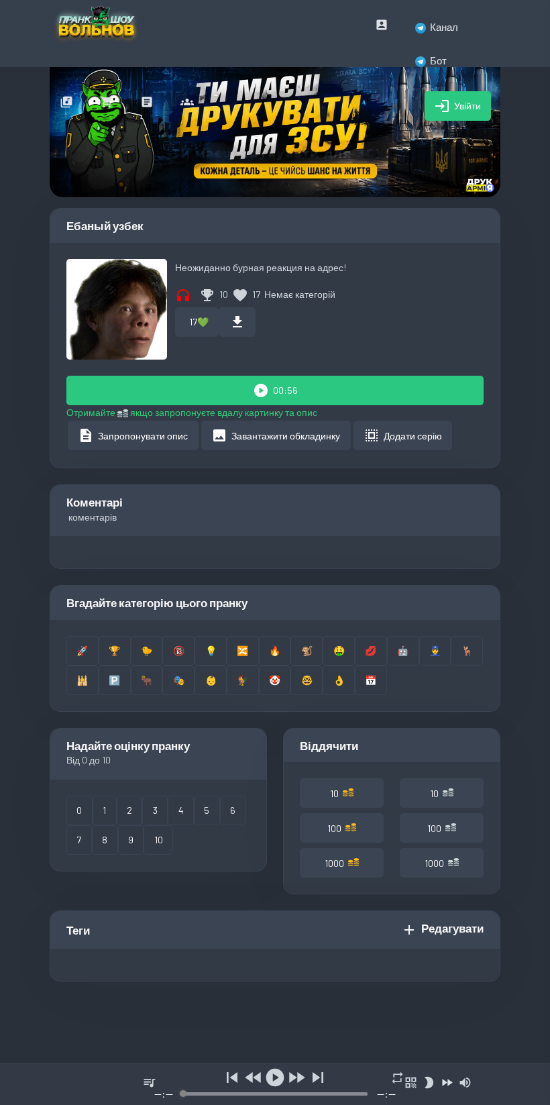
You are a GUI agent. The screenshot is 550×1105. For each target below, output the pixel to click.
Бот (438, 60)
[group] (275, 1084)
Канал (444, 27)
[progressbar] (275, 1094)
